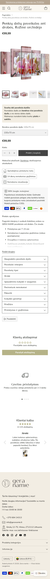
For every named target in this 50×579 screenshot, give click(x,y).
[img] (25, 424)
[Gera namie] (25, 8)
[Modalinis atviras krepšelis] (45, 8)
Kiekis (4, 147)
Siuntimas (24, 160)
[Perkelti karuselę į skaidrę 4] (28, 399)
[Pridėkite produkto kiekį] (14, 153)
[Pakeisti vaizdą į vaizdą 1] (6, 94)
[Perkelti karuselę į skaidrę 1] (22, 399)
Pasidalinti (11, 319)
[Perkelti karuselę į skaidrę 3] (26, 399)
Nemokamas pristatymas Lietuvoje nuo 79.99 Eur (25, 2)
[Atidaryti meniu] (3, 8)
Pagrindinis (6, 15)
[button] (5, 442)
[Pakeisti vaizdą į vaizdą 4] (33, 94)
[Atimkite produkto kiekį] (4, 153)
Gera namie (24, 563)
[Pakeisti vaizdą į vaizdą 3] (24, 94)
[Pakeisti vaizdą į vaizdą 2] (15, 94)
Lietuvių (6, 559)
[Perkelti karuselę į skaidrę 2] (24, 399)
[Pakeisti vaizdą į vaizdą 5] (42, 94)
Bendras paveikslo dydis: (18, 127)
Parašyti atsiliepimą (25, 352)
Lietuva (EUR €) (25, 559)
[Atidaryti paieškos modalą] (9, 8)
